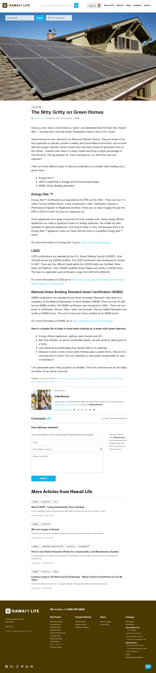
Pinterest (90, 410)
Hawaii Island (86, 378)
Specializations (131, 643)
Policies (30, 631)
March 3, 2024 (49, 515)
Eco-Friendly (107, 378)
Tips (55, 502)
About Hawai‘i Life (132, 627)
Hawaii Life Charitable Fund (136, 639)
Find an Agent (130, 621)
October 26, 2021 (48, 563)
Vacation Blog (104, 624)
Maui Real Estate (55, 630)
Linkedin (86, 410)
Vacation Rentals (80, 621)
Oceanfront (83, 546)
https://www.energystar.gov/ (96, 242)
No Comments (66, 118)
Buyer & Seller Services (134, 636)
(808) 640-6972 (96, 405)
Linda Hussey (39, 118)
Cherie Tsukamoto (37, 515)
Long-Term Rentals (81, 624)
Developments (54, 641)
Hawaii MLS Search (56, 621)
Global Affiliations (133, 651)
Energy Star (117, 378)
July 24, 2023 (49, 538)
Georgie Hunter (36, 588)
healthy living (42, 381)
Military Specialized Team (135, 645)
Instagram (82, 410)
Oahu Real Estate (55, 627)
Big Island (37, 107)
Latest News (97, 378)
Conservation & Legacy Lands (137, 648)
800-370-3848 (76, 609)
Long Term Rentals (56, 647)
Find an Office (9, 622)
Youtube (94, 410)
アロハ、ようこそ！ (56, 644)
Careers (128, 654)
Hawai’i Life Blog (105, 621)
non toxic (51, 381)
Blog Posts (67, 410)
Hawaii (77, 378)
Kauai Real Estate (55, 624)
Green (33, 381)
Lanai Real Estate (55, 636)
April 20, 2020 (47, 588)
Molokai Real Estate (56, 638)
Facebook (75, 410)
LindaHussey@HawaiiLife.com (66, 405)
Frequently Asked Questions (134, 657)
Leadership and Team (134, 633)
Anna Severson (35, 563)
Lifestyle (46, 502)
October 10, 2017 (52, 118)
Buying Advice (68, 378)
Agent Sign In (9, 626)
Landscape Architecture (52, 546)
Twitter (79, 410)
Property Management (82, 627)
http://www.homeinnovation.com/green (93, 320)
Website (57, 410)
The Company (131, 630)
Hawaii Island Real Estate (58, 633)
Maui (56, 571)
